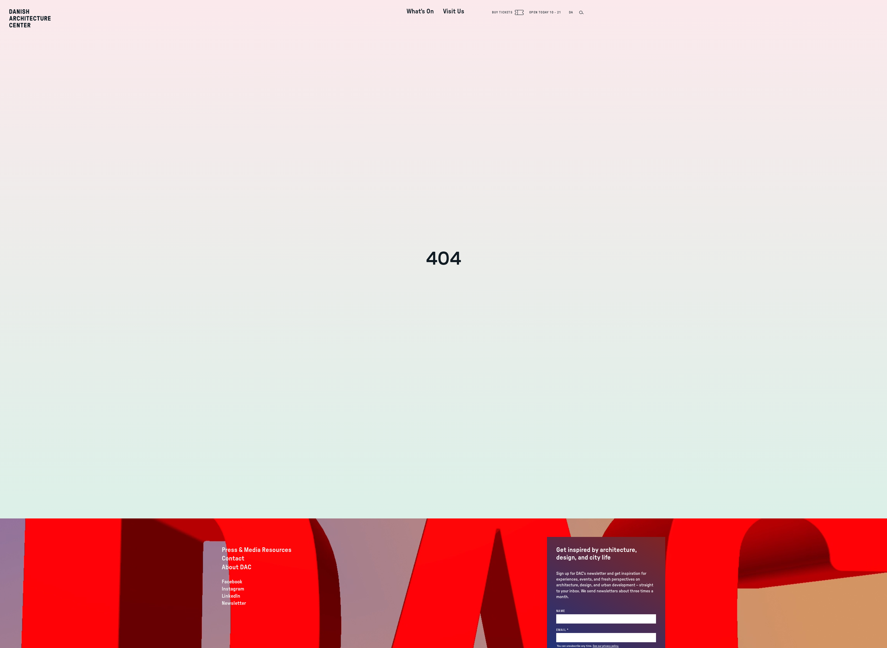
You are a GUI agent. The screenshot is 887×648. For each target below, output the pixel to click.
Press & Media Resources (257, 550)
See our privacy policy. (606, 646)
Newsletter (234, 603)
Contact (233, 558)
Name (560, 611)
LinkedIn (231, 596)
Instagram (233, 588)
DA (571, 12)
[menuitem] (420, 7)
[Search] (581, 12)
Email (571, 630)
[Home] (30, 18)
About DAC (236, 567)
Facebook (232, 581)
